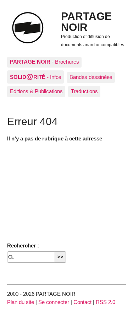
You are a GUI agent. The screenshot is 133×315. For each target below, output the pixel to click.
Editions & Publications (36, 91)
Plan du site (20, 302)
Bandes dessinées (91, 77)
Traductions (84, 91)
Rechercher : (23, 245)
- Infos (35, 76)
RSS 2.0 (105, 302)
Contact (82, 302)
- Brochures (44, 62)
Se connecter (53, 302)
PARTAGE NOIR (86, 21)
